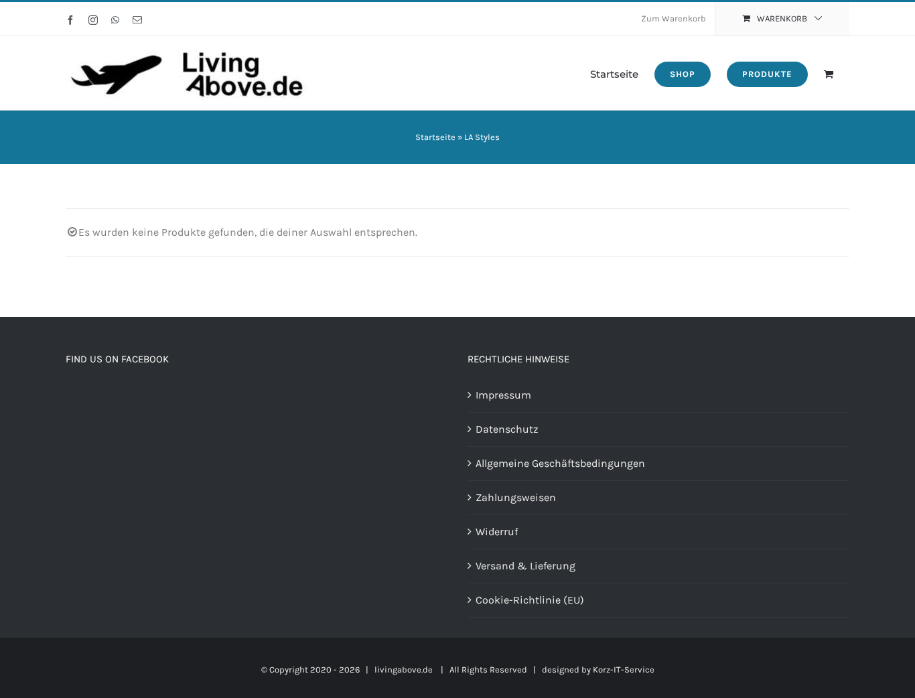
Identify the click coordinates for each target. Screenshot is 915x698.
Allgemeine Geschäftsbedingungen (560, 463)
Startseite (435, 137)
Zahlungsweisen (516, 497)
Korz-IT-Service (623, 670)
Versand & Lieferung (525, 565)
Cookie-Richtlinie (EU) (530, 600)
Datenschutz (507, 429)
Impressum (503, 395)
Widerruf (497, 531)
